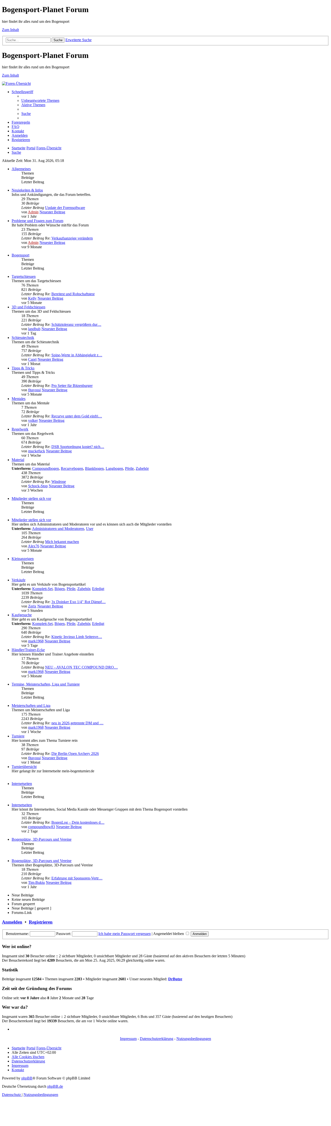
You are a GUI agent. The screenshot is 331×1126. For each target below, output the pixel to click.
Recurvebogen (72, 468)
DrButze (175, 979)
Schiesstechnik (23, 337)
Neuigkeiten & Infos (27, 190)
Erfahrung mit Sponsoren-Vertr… (76, 878)
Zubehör (142, 468)
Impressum (128, 1039)
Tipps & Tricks (23, 368)
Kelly (32, 298)
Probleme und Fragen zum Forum (37, 221)
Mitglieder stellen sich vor (31, 498)
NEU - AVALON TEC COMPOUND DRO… (81, 667)
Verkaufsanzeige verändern (72, 238)
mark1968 (36, 641)
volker (33, 420)
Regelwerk (20, 429)
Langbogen (114, 468)
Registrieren (41, 922)
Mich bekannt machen (62, 542)
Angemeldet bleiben (169, 934)
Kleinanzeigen (23, 559)
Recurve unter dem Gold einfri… (76, 416)
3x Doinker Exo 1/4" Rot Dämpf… (78, 602)
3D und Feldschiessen (28, 307)
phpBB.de (55, 1086)
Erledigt (98, 589)
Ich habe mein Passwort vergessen (124, 934)
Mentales (18, 399)
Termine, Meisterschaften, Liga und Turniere (46, 684)
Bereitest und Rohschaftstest (73, 294)
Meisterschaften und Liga (31, 705)
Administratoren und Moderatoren (58, 529)
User (89, 529)
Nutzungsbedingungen (193, 1039)
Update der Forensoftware (65, 208)
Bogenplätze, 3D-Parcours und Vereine (41, 839)
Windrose (58, 481)
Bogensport (20, 255)
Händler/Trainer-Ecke (28, 650)
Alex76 (33, 546)
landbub (34, 329)
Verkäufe (18, 580)
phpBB (26, 1078)
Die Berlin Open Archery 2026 (75, 753)
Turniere (18, 736)
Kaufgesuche (22, 615)
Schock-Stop (38, 486)
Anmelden (12, 922)
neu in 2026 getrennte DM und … (77, 723)
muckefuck (36, 451)
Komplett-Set (42, 589)
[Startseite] (16, 83)
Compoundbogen (45, 468)
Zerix (32, 606)
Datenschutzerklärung (156, 1039)
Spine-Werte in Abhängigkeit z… (76, 355)
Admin (33, 212)
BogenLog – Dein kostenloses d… (77, 822)
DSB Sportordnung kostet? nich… (77, 447)
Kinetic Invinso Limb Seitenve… (76, 637)
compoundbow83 (41, 827)
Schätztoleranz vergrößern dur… (76, 324)
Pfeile (129, 468)
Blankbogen (94, 468)
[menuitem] (40, 100)
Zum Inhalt (10, 30)
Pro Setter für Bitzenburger (72, 385)
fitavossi (34, 390)
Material (18, 460)
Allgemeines (21, 169)
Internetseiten (22, 784)
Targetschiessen (24, 276)
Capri (32, 359)
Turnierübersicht (24, 767)
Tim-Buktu (36, 882)
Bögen (60, 589)
